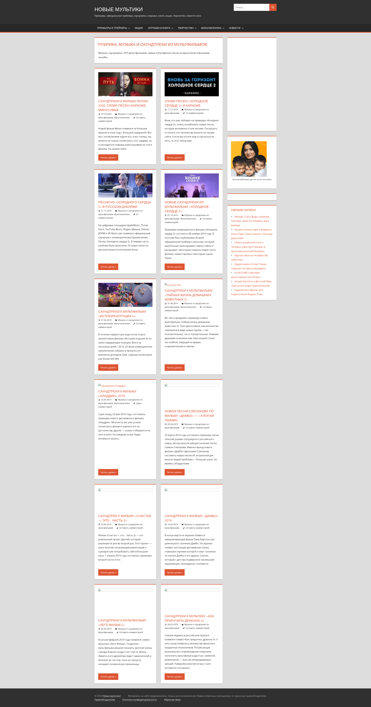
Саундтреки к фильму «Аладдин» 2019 (117, 393)
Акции (139, 28)
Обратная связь (172, 699)
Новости (234, 28)
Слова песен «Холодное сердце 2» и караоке (186, 103)
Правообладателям (104, 699)
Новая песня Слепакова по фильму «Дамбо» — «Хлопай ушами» (189, 416)
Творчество (185, 28)
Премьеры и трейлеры (112, 28)
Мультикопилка (211, 28)
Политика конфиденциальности (139, 699)
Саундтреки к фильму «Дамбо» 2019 (191, 518)
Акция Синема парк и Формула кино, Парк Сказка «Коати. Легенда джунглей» (251, 234)
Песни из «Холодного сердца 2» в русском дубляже (124, 204)
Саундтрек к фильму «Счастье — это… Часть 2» (124, 518)
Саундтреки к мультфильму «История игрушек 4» (122, 313)
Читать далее (107, 157)
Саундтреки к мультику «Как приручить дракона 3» (189, 618)
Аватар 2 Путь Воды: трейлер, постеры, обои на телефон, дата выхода (250, 221)
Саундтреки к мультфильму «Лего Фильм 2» (122, 622)
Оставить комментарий (197, 427)
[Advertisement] (252, 83)
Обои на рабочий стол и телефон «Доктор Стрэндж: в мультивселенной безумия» (248, 247)
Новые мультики (118, 9)
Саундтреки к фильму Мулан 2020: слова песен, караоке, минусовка (123, 106)
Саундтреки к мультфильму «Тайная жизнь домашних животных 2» (189, 295)
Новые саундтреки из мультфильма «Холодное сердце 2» (187, 207)
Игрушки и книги (159, 28)
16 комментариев (194, 113)
